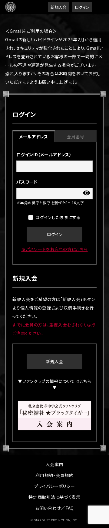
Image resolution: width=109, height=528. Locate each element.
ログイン (82, 7)
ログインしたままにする (58, 217)
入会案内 (55, 464)
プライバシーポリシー (54, 486)
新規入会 (58, 7)
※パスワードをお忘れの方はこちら (54, 249)
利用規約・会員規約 (54, 475)
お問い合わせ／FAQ (54, 508)
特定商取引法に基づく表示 (54, 497)
